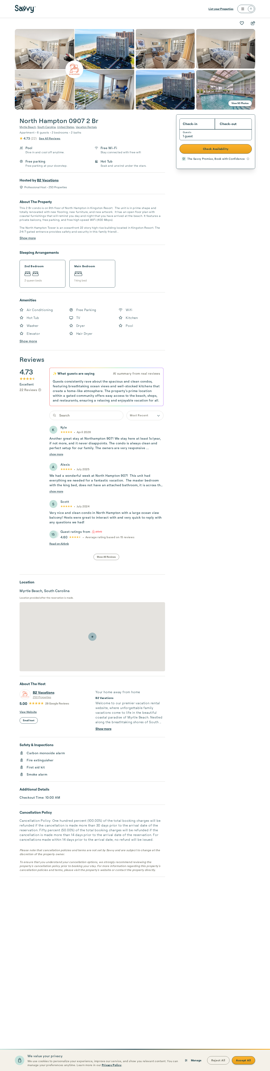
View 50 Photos (240, 103)
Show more (28, 238)
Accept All (243, 1060)
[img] (40, 389)
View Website (28, 712)
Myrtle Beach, (28, 127)
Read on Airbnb (59, 543)
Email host (28, 720)
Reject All (218, 1060)
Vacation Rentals (86, 127)
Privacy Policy (112, 1065)
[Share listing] (252, 23)
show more (56, 454)
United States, (66, 127)
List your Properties (221, 8)
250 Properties (42, 697)
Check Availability (215, 148)
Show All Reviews (106, 556)
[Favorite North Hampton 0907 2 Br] (241, 23)
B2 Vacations (48, 180)
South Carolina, (46, 127)
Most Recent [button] (139, 415)
